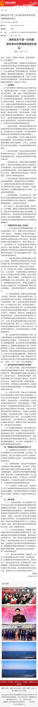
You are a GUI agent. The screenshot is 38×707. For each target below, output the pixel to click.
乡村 (23, 688)
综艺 (20, 691)
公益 (32, 688)
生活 (6, 10)
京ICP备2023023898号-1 (17, 702)
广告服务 (25, 682)
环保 (24, 691)
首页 (2, 10)
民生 (7, 688)
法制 (11, 688)
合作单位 (3, 682)
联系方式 (18, 682)
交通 (28, 688)
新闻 (2, 688)
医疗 (19, 688)
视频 (16, 691)
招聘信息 (32, 682)
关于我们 (10, 682)
